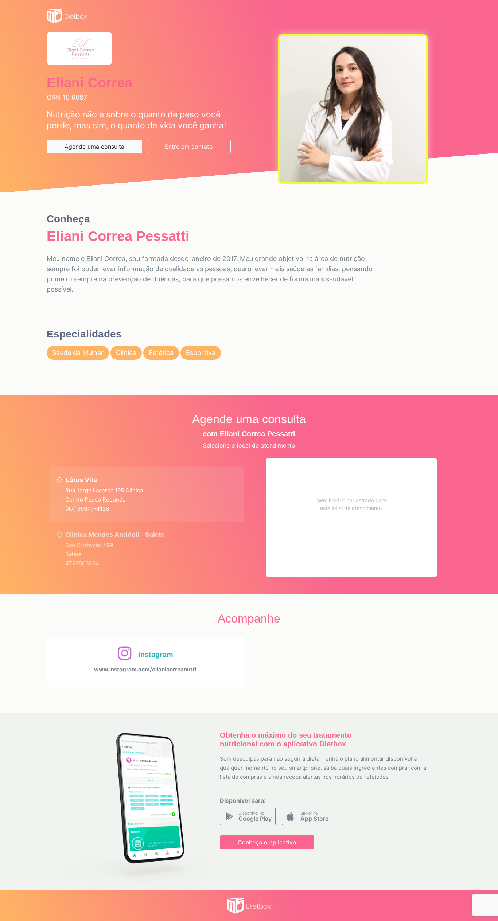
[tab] (147, 494)
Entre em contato (189, 146)
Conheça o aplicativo (267, 842)
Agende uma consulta (94, 146)
